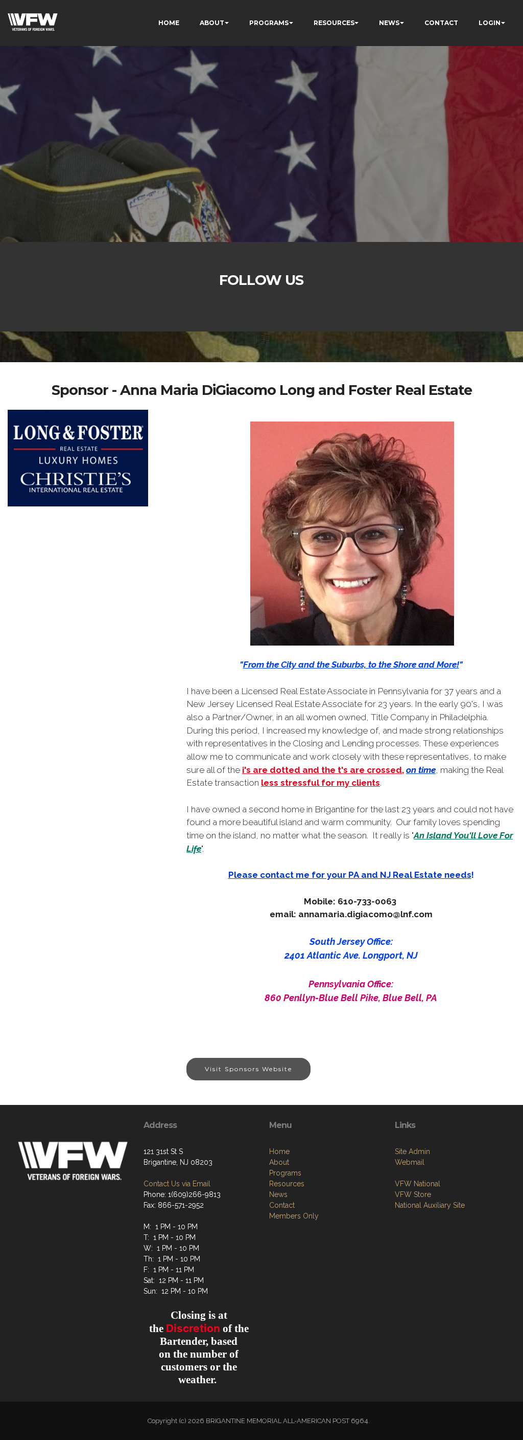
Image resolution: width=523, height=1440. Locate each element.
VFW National (417, 1184)
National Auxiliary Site (430, 1205)
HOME (168, 23)
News (278, 1194)
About (279, 1162)
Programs (285, 1173)
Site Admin (412, 1151)
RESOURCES (334, 23)
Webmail (409, 1162)
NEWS (389, 23)
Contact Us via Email (177, 1184)
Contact (282, 1205)
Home (279, 1151)
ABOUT (212, 23)
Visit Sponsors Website (248, 1069)
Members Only (294, 1216)
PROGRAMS (269, 23)
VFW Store (413, 1194)
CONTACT (441, 23)
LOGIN (490, 23)
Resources (286, 1184)
